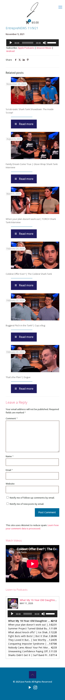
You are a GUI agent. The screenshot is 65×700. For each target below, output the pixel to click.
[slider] (52, 42)
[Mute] (44, 42)
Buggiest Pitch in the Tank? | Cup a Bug (25, 325)
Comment (12, 418)
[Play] (10, 42)
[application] (32, 42)
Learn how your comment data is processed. (32, 527)
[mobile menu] (60, 7)
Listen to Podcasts (17, 589)
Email (9, 470)
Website (10, 483)
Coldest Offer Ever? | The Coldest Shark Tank (29, 273)
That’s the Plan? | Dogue (18, 377)
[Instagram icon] (35, 687)
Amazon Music (43, 47)
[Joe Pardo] (32, 9)
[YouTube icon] (30, 687)
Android (10, 51)
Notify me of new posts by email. (27, 503)
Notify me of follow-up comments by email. (32, 497)
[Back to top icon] (32, 674)
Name (10, 456)
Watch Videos (14, 540)
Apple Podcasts (26, 47)
